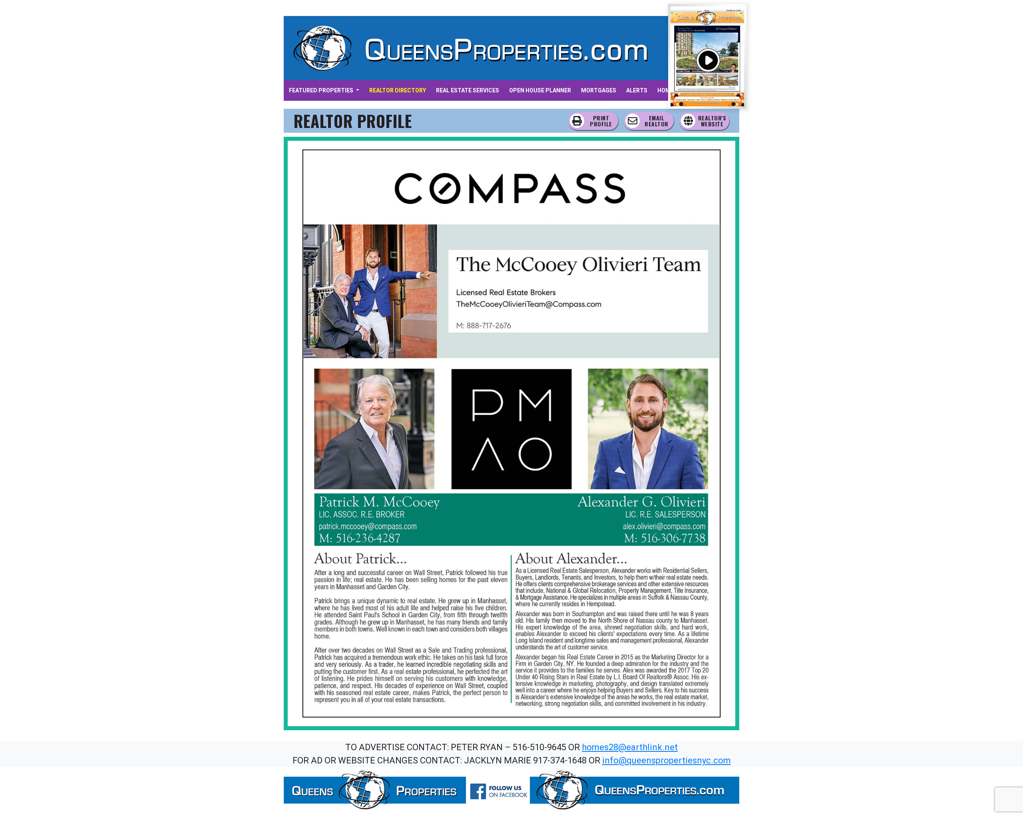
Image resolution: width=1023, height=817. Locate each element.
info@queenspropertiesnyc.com (666, 760)
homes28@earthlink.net (630, 747)
